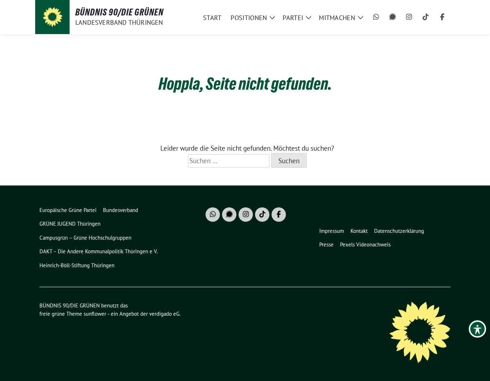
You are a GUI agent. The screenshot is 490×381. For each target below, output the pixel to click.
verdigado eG (164, 313)
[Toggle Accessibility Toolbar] (477, 329)
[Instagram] (409, 17)
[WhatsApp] (376, 17)
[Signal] (393, 17)
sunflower (95, 313)
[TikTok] (426, 17)
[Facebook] (442, 17)
